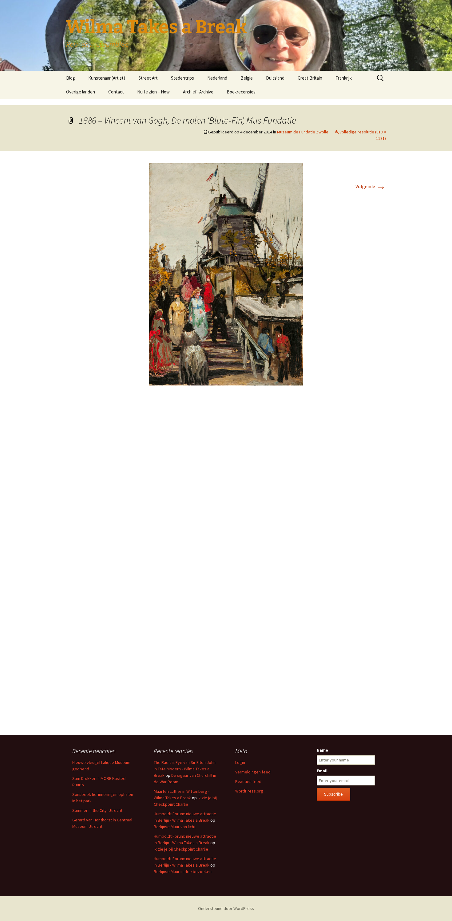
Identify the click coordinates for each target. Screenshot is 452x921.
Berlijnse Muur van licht (175, 826)
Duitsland (275, 78)
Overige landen (80, 92)
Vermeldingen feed (253, 772)
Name (322, 750)
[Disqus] (226, 482)
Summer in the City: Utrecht (97, 810)
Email (322, 770)
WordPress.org (249, 791)
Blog (70, 78)
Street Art (148, 78)
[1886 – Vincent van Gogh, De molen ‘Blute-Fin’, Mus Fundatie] (226, 274)
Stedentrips (182, 78)
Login (240, 762)
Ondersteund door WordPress (226, 908)
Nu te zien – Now (153, 92)
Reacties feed (248, 781)
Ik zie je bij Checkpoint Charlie (181, 849)
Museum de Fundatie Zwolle (302, 132)
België (246, 78)
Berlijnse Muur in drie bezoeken (183, 871)
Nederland (217, 78)
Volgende (370, 186)
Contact (116, 92)
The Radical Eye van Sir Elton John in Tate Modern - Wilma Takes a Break (185, 769)
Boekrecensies (241, 92)
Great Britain (310, 78)
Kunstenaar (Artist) (106, 78)
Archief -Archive (198, 92)
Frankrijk (343, 78)
